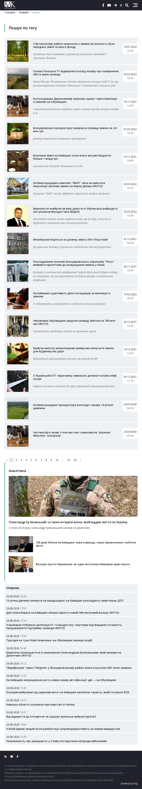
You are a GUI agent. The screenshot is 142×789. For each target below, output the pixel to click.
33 (68, 460)
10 (56, 460)
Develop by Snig (129, 783)
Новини (23, 12)
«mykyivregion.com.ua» (20, 769)
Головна (9, 12)
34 (75, 460)
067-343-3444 (105, 780)
